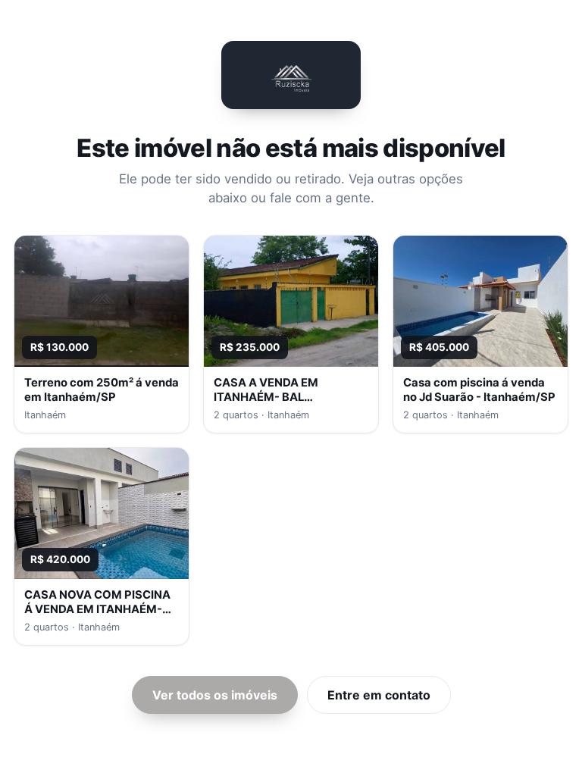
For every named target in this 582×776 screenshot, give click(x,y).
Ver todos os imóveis (214, 694)
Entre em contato (378, 694)
